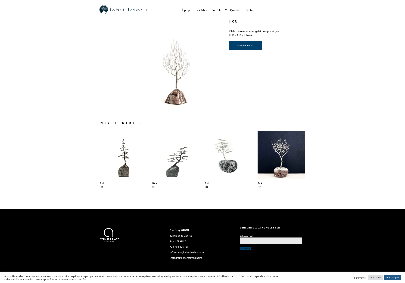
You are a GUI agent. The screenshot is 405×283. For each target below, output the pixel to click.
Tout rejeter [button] (375, 277)
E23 (207, 183)
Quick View (101, 187)
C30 (102, 183)
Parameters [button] (360, 277)
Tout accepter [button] (392, 277)
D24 (154, 183)
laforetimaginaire (192, 257)
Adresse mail (246, 236)
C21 (260, 183)
